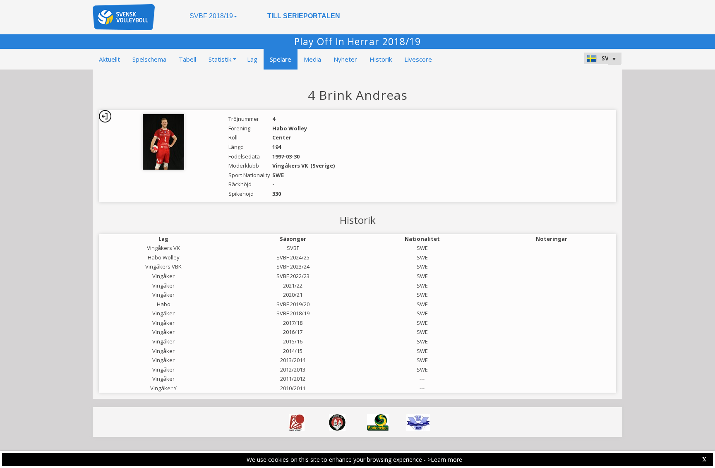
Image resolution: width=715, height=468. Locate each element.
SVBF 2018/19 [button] (211, 15)
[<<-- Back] (105, 116)
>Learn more (444, 459)
